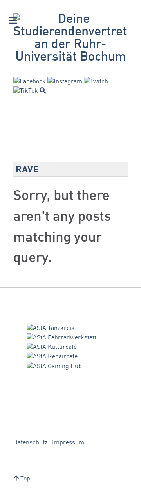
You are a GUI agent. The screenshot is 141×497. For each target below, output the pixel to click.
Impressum (68, 443)
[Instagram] (64, 82)
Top (24, 479)
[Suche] (43, 90)
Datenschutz (30, 443)
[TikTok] (25, 91)
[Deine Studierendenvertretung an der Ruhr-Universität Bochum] (70, 38)
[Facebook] (29, 82)
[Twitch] (96, 82)
